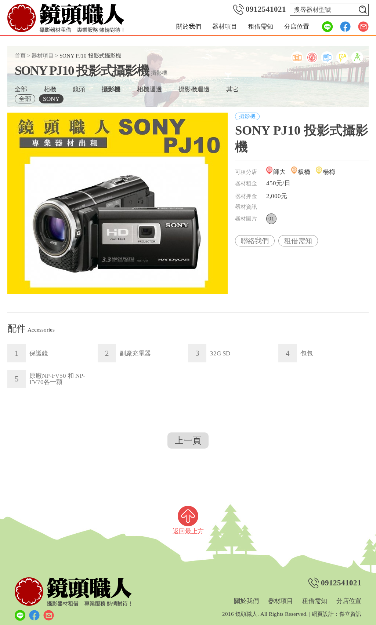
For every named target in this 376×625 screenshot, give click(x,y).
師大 (279, 171)
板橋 (304, 171)
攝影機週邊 (194, 89)
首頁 (20, 56)
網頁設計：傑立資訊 (336, 614)
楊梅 (329, 171)
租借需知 (260, 26)
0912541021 (266, 9)
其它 (232, 89)
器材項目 (224, 26)
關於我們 (188, 26)
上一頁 (188, 440)
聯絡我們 (255, 241)
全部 (21, 89)
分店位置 (296, 26)
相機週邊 (149, 89)
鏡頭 (79, 89)
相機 (50, 89)
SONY (51, 98)
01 (271, 219)
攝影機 (111, 89)
